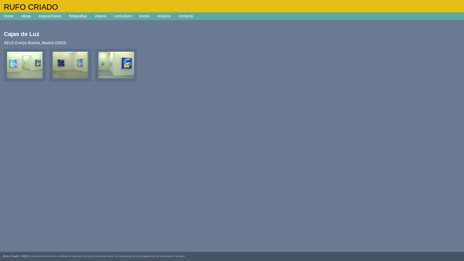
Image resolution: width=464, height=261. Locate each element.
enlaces (164, 16)
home (9, 16)
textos (144, 16)
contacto (186, 16)
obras (26, 16)
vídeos (100, 16)
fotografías (78, 16)
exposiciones (50, 16)
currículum (123, 16)
